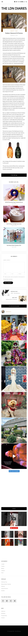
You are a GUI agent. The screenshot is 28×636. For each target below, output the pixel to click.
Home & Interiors (4, 588)
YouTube (3, 590)
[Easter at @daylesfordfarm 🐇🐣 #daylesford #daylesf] (14, 430)
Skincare (3, 586)
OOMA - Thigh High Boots (15, 293)
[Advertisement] (14, 490)
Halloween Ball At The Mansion (11, 299)
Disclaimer (3, 613)
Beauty (12, 30)
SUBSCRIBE (14, 528)
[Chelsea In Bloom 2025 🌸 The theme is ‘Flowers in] (14, 353)
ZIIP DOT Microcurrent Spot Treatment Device (14, 202)
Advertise (3, 611)
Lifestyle (3, 570)
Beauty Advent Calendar (6, 584)
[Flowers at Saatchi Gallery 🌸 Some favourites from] (14, 379)
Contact (3, 617)
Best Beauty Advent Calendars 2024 (14, 245)
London (2, 564)
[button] (7, 535)
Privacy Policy (4, 615)
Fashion (2, 566)
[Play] (14, 518)
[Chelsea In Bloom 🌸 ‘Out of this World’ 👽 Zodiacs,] (14, 327)
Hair (16, 30)
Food (2, 572)
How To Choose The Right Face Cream (14, 223)
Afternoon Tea (4, 582)
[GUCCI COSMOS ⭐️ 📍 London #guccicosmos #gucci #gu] (14, 456)
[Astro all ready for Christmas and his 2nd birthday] (14, 404)
